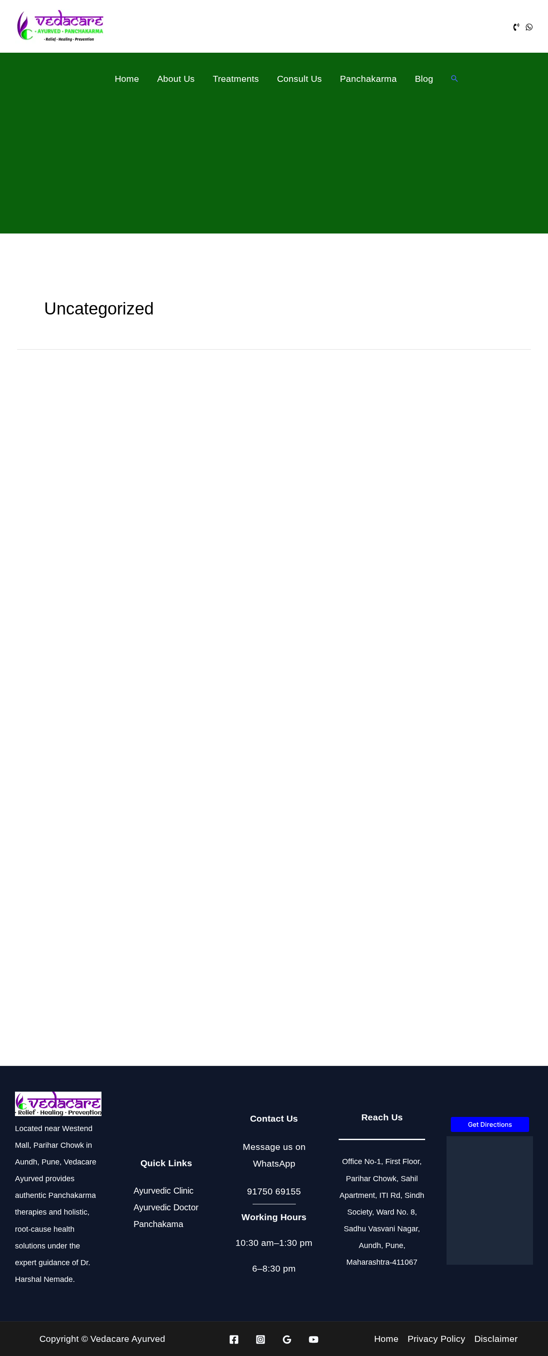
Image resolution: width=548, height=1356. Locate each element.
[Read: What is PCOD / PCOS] (274, 785)
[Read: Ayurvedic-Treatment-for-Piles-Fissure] (451, 785)
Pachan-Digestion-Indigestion (88, 1005)
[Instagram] (260, 1340)
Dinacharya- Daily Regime (81, 696)
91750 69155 (274, 1191)
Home (386, 1339)
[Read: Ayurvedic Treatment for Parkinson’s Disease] (97, 468)
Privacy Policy (436, 1339)
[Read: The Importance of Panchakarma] (451, 456)
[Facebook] (234, 1340)
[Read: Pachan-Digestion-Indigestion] (97, 940)
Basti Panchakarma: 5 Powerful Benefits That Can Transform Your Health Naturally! (270, 538)
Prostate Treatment (63, 850)
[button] (455, 78)
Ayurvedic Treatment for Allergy (447, 690)
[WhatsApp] (529, 27)
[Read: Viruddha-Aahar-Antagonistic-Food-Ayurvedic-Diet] (274, 940)
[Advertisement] (274, 160)
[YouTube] (314, 1340)
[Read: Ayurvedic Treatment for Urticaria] (451, 936)
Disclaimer (496, 1339)
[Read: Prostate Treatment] (97, 785)
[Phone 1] (516, 27)
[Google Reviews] (287, 1340)
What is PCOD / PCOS (250, 850)
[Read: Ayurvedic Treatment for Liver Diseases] (274, 630)
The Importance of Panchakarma (450, 518)
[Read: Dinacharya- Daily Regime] (97, 630)
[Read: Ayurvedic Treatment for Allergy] (451, 627)
